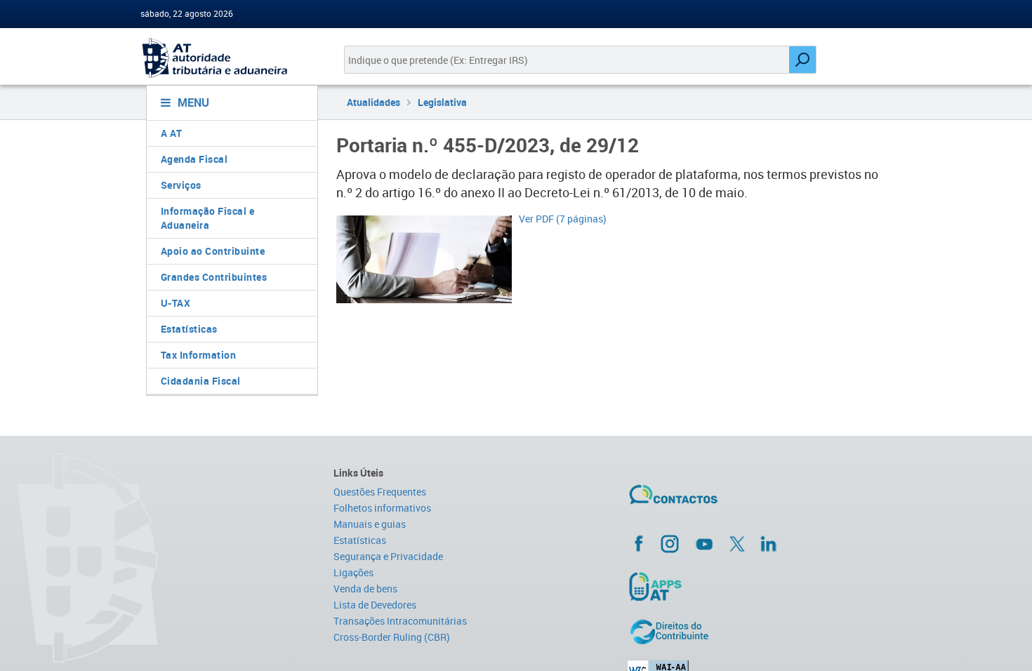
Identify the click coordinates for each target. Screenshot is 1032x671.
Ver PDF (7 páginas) (563, 218)
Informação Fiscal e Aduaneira (208, 218)
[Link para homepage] (226, 58)
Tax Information (199, 354)
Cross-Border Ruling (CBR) (391, 637)
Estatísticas (189, 329)
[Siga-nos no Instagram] (670, 543)
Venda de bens (365, 588)
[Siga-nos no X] (737, 544)
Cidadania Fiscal (201, 380)
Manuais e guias (369, 524)
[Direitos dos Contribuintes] (759, 632)
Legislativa (442, 102)
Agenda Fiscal (194, 159)
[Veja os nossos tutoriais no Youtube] (704, 544)
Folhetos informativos (382, 507)
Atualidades (373, 102)
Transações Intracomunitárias (400, 620)
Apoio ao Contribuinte (213, 251)
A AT (172, 133)
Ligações (353, 572)
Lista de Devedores (374, 604)
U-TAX (176, 303)
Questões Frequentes (379, 491)
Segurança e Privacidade (388, 556)
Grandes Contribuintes (214, 277)
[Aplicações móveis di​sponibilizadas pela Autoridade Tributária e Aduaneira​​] (759, 586)
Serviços (181, 185)
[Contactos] (714, 499)
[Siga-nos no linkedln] (768, 543)
